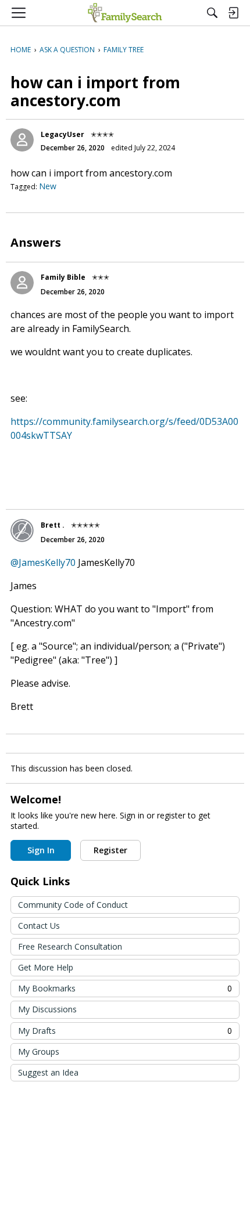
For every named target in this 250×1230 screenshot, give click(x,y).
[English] (125, 13)
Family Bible (63, 277)
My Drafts (125, 1030)
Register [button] (110, 850)
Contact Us (39, 925)
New (47, 186)
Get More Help (45, 967)
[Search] (212, 13)
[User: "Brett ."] (22, 530)
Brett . (53, 525)
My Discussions (47, 1009)
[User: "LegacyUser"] (22, 140)
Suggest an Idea (48, 1072)
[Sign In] (233, 13)
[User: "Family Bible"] (22, 282)
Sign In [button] (41, 850)
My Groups (38, 1051)
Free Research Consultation (70, 946)
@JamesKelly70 (43, 562)
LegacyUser (62, 134)
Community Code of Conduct (73, 904)
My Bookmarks (125, 988)
